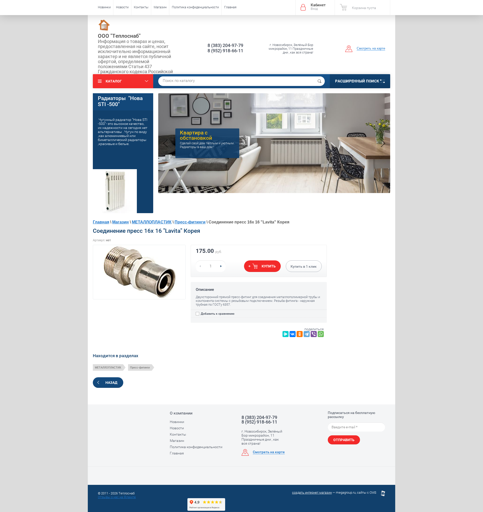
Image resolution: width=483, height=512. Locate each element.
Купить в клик (304, 266)
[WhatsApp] (321, 334)
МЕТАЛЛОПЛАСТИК (152, 222)
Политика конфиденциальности (195, 7)
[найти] (319, 81)
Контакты (141, 7)
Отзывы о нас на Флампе (117, 497)
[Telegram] (307, 334)
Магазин (160, 7)
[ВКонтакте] (293, 334)
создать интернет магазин (312, 492)
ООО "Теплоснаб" (119, 36)
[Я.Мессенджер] (286, 334)
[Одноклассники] (300, 334)
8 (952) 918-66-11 (225, 50)
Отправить (343, 440)
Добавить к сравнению (217, 313)
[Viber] (314, 334)
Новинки (104, 7)
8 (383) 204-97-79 (225, 45)
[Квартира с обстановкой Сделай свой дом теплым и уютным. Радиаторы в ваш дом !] (274, 192)
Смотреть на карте (371, 48)
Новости (122, 7)
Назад (111, 383)
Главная (230, 7)
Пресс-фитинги (190, 222)
